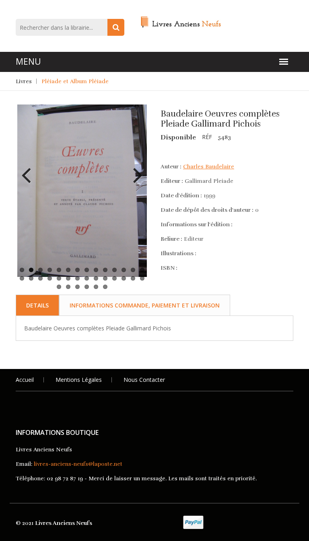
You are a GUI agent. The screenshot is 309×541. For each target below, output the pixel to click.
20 (68, 278)
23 (96, 278)
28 (142, 278)
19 (59, 278)
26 (124, 278)
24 (105, 278)
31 (77, 287)
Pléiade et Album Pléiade (75, 81)
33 (96, 287)
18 (49, 278)
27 (133, 278)
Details (37, 305)
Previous (29, 169)
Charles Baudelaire (208, 166)
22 (86, 278)
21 (77, 278)
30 (68, 287)
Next (135, 169)
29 (59, 287)
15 (22, 278)
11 (114, 270)
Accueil (25, 379)
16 (31, 278)
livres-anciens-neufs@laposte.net (78, 464)
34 (105, 287)
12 (124, 270)
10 (105, 270)
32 (86, 287)
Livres (24, 81)
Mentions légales (79, 379)
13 (133, 270)
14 (142, 270)
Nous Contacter (144, 379)
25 (114, 278)
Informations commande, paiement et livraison (145, 305)
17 (40, 278)
